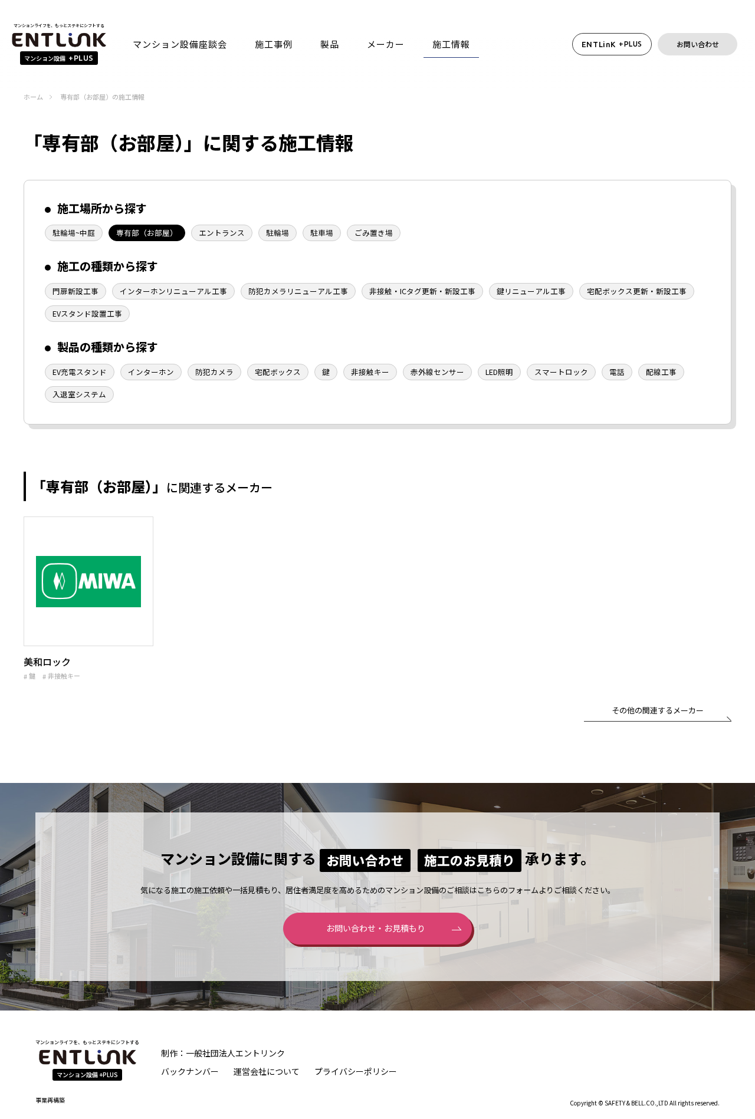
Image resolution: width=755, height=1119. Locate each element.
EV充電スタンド (79, 371)
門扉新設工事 (75, 291)
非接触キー (370, 371)
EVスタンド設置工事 (87, 313)
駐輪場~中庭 (73, 232)
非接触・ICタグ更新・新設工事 (422, 291)
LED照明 (499, 371)
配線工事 (661, 371)
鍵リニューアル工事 (531, 291)
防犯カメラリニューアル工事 (298, 291)
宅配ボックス (278, 371)
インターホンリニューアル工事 (173, 291)
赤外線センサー (437, 371)
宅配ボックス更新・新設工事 (637, 291)
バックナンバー (190, 1071)
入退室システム (79, 394)
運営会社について (267, 1071)
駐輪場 (277, 232)
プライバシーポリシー (355, 1071)
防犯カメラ (214, 371)
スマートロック (561, 371)
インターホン (151, 371)
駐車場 (321, 232)
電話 (617, 371)
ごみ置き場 (373, 232)
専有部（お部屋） (147, 232)
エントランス (222, 232)
